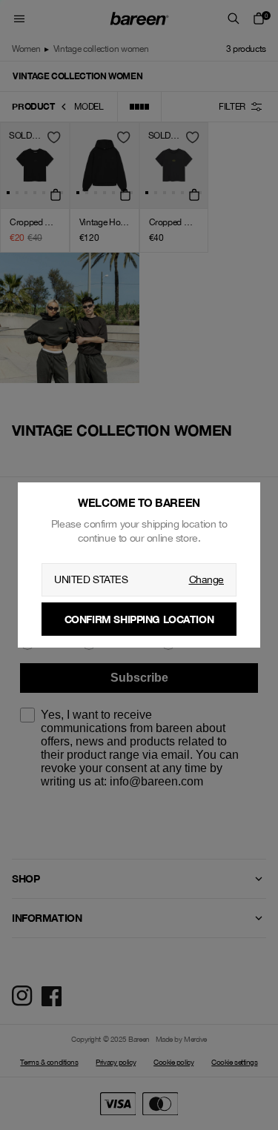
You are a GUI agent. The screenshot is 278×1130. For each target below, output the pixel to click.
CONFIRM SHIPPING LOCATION (139, 619)
